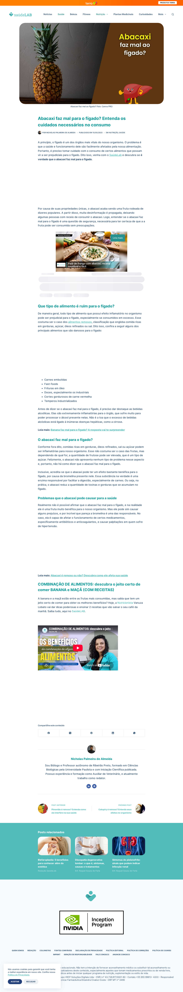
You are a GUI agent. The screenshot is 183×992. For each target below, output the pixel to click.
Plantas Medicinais (123, 14)
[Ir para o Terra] (91, 2)
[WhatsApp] (134, 733)
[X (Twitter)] (70, 733)
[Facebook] (48, 733)
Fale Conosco (102, 954)
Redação (31, 950)
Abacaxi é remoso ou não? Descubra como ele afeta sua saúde (89, 575)
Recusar (30, 981)
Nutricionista (125, 602)
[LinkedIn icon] (88, 786)
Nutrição (100, 14)
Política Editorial (115, 950)
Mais (160, 14)
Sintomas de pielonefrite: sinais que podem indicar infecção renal (126, 863)
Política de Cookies (161, 950)
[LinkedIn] (113, 733)
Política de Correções (138, 950)
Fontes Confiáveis (63, 950)
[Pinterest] (91, 733)
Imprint (56, 954)
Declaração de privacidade (89, 950)
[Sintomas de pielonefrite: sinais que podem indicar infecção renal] (128, 846)
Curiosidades (146, 14)
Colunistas (45, 950)
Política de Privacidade (18, 975)
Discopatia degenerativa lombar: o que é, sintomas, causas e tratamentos (90, 863)
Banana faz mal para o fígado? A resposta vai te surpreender (88, 429)
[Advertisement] (91, 185)
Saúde (61, 14)
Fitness (86, 14)
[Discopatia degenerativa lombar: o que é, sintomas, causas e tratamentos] (91, 846)
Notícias (47, 14)
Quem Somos (18, 950)
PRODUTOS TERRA (167, 3)
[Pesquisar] (173, 14)
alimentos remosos (80, 321)
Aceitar (15, 981)
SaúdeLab (115, 154)
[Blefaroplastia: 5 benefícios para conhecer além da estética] (54, 846)
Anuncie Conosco (121, 954)
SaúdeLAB (78, 611)
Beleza (73, 14)
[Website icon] (94, 786)
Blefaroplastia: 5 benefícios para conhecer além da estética (53, 863)
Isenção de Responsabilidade (78, 954)
